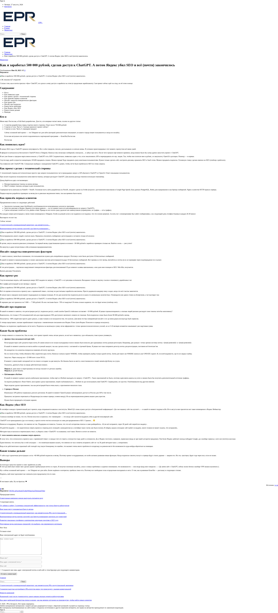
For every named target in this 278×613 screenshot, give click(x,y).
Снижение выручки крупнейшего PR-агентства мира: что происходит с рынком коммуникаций (35, 589)
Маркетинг (8, 30)
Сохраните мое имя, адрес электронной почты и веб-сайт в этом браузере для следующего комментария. (41, 570)
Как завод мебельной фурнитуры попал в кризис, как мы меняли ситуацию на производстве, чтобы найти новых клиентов (46, 600)
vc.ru (276, 485)
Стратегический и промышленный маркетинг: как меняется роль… (25, 225)
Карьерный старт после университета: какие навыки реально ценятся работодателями (32, 596)
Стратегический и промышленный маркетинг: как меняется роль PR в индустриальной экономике (36, 585)
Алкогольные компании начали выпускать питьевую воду (21, 498)
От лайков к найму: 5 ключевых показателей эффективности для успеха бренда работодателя (34, 505)
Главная (7, 26)
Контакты (8, 6)
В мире (7, 28)
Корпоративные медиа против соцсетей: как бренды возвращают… (25, 229)
